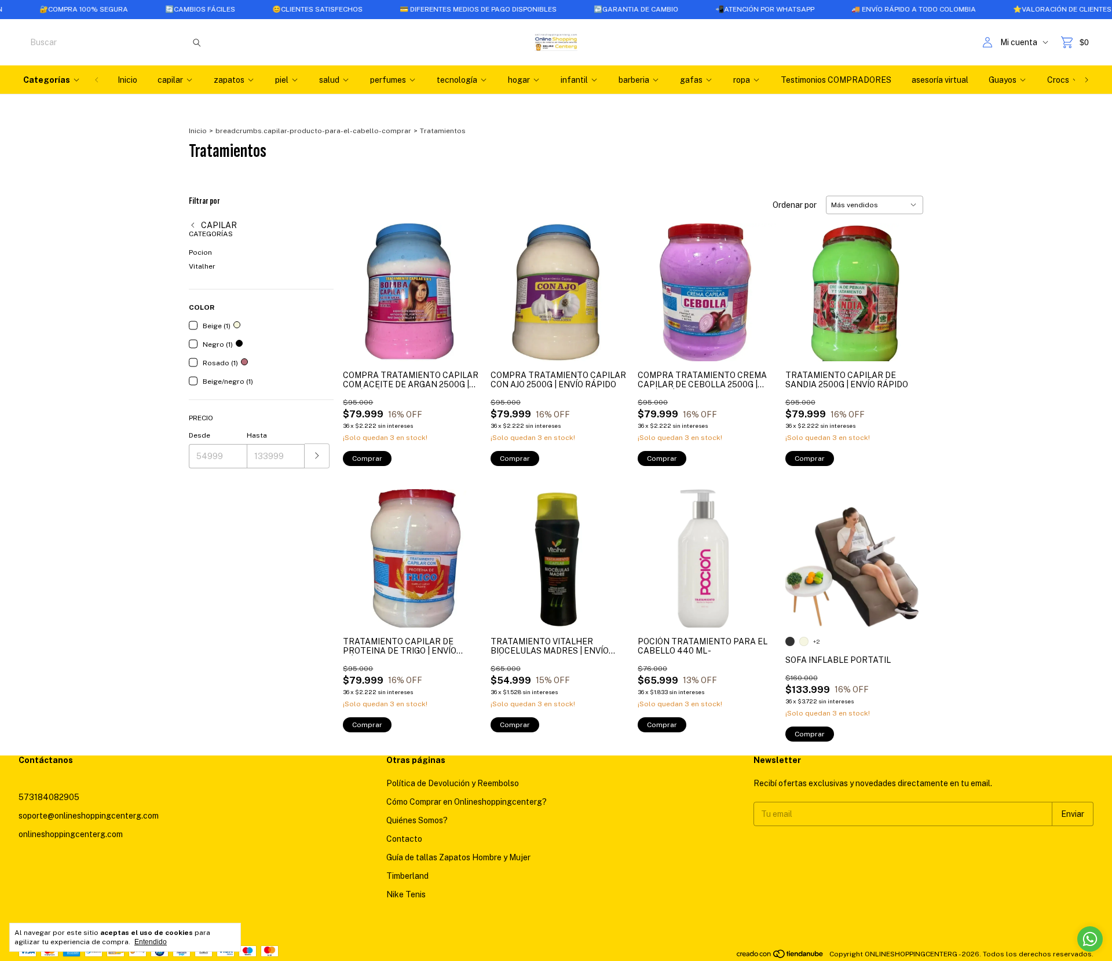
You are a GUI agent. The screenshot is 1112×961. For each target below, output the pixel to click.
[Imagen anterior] (655, 551)
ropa (741, 80)
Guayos (1002, 80)
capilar (170, 80)
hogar (519, 80)
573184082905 (49, 797)
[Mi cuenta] (987, 42)
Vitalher (202, 266)
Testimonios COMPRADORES (836, 80)
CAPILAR (218, 225)
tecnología (457, 80)
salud (329, 80)
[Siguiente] (1086, 80)
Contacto (404, 838)
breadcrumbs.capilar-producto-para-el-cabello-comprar (313, 131)
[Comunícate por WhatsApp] (1090, 939)
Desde (199, 435)
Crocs (1058, 80)
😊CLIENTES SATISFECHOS (284, 9)
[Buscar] (197, 42)
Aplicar (317, 455)
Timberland (407, 876)
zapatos (229, 80)
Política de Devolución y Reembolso (452, 783)
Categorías (46, 80)
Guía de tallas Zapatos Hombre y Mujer (458, 857)
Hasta (257, 435)
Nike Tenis (406, 894)
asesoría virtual (940, 80)
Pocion (200, 252)
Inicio (127, 80)
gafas (691, 80)
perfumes (388, 80)
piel (281, 80)
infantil (574, 80)
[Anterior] (96, 80)
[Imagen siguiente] (758, 551)
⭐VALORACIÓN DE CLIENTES (1029, 9)
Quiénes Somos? (417, 820)
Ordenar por (795, 205)
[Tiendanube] (780, 957)
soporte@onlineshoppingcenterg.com (89, 815)
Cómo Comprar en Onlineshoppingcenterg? (466, 801)
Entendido (150, 942)
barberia (634, 80)
